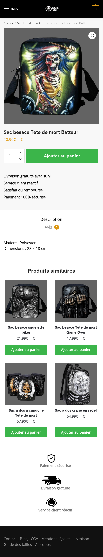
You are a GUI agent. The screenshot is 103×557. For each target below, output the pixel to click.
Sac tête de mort (28, 23)
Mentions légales (56, 538)
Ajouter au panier (62, 156)
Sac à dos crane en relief (76, 410)
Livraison (81, 538)
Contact (10, 538)
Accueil (9, 23)
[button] (92, 35)
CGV (34, 538)
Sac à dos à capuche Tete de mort (26, 413)
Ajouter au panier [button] (26, 349)
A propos (42, 544)
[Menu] (7, 9)
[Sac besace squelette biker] (26, 301)
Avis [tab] (51, 227)
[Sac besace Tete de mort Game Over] (76, 301)
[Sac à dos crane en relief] (76, 384)
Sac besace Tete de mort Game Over (76, 330)
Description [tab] (51, 219)
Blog (24, 538)
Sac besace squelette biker (26, 330)
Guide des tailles (18, 544)
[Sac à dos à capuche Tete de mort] (26, 384)
